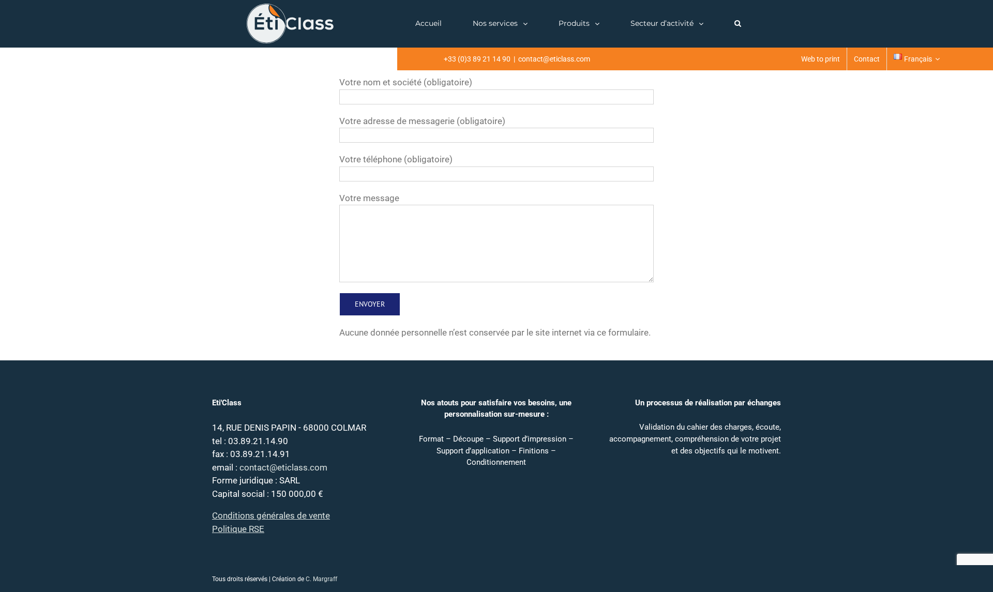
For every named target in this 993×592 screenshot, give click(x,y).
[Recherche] (737, 23)
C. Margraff (321, 579)
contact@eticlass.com (554, 59)
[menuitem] (820, 59)
